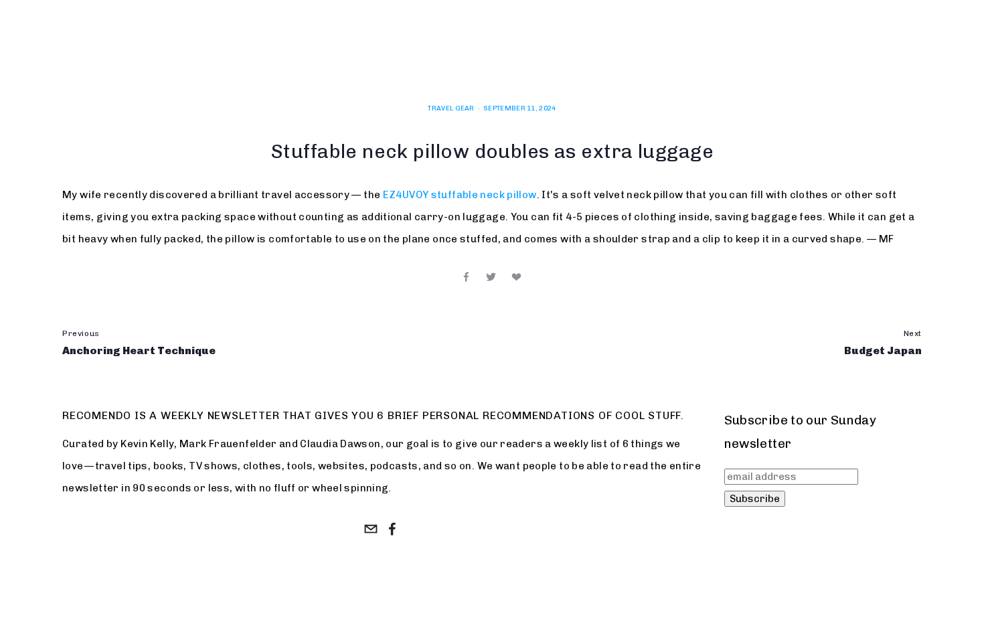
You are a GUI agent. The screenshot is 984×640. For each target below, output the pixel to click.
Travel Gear (451, 108)
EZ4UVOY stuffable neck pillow (460, 195)
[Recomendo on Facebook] (392, 529)
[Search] (171, 52)
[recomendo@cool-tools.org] (371, 529)
